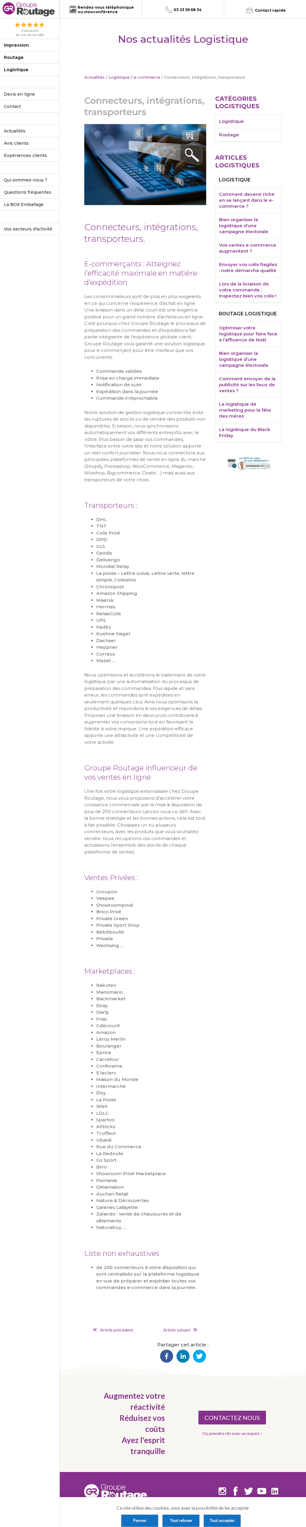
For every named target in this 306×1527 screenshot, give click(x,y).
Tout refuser (181, 1520)
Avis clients (16, 143)
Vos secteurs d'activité (28, 229)
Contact (12, 106)
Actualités (14, 131)
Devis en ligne (19, 94)
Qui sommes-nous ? (25, 180)
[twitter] (199, 1356)
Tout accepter (222, 1520)
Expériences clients (25, 155)
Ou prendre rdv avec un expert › (232, 1433)
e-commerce (147, 77)
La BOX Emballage (24, 204)
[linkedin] (183, 1356)
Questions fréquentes (27, 192)
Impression (16, 45)
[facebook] (166, 1356)
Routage (14, 57)
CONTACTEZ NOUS (232, 1417)
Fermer (139, 1520)
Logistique (16, 69)
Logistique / (120, 77)
